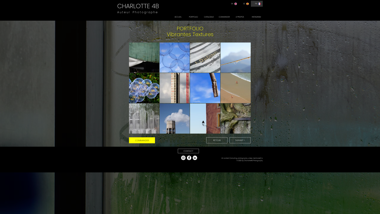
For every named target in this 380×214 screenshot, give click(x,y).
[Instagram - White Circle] (183, 158)
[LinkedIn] (195, 158)
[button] (188, 151)
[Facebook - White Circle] (189, 158)
